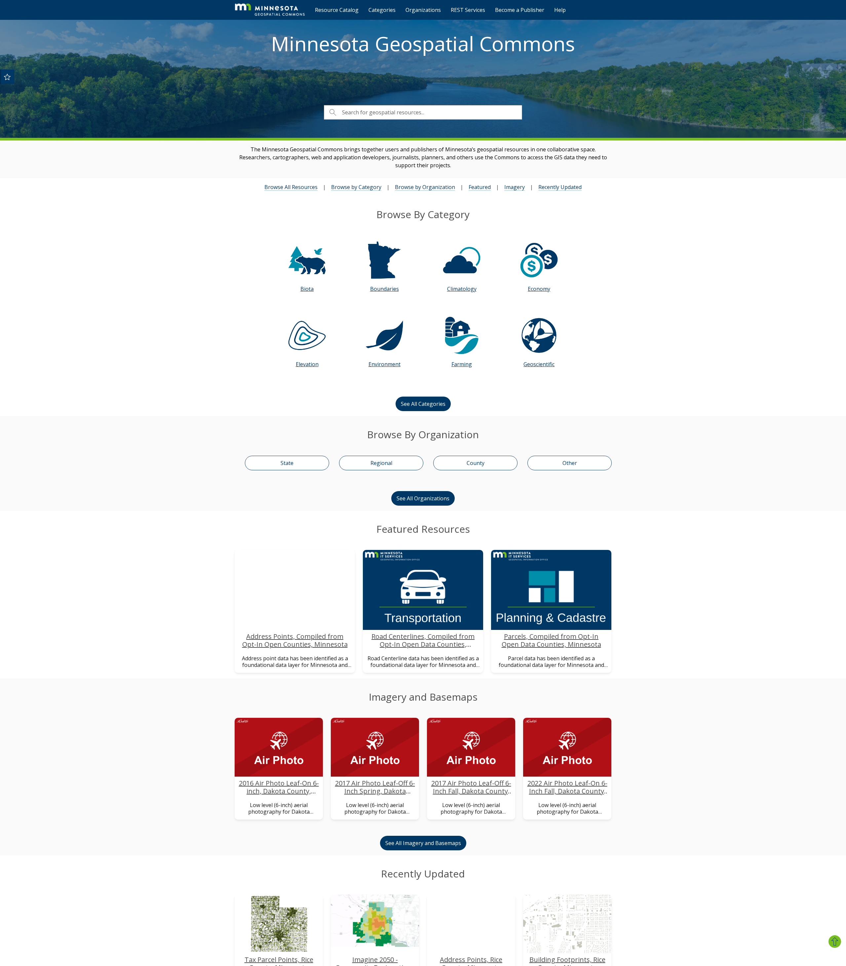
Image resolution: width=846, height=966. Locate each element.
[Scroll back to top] (834, 941)
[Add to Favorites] (7, 76)
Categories (382, 10)
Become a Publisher (519, 10)
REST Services (468, 10)
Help (560, 10)
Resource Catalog (337, 10)
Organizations (423, 10)
